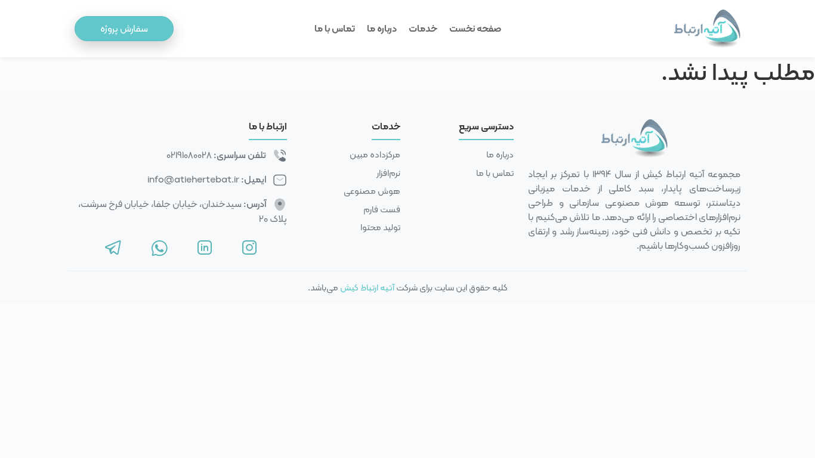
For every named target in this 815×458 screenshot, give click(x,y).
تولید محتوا (380, 227)
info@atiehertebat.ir (193, 179)
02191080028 (189, 155)
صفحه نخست (475, 28)
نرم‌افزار (388, 173)
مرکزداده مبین (375, 154)
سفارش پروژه (124, 28)
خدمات (423, 28)
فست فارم (381, 209)
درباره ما (382, 28)
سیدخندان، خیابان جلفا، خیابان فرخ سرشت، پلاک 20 (182, 211)
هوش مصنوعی (372, 191)
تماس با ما (334, 28)
